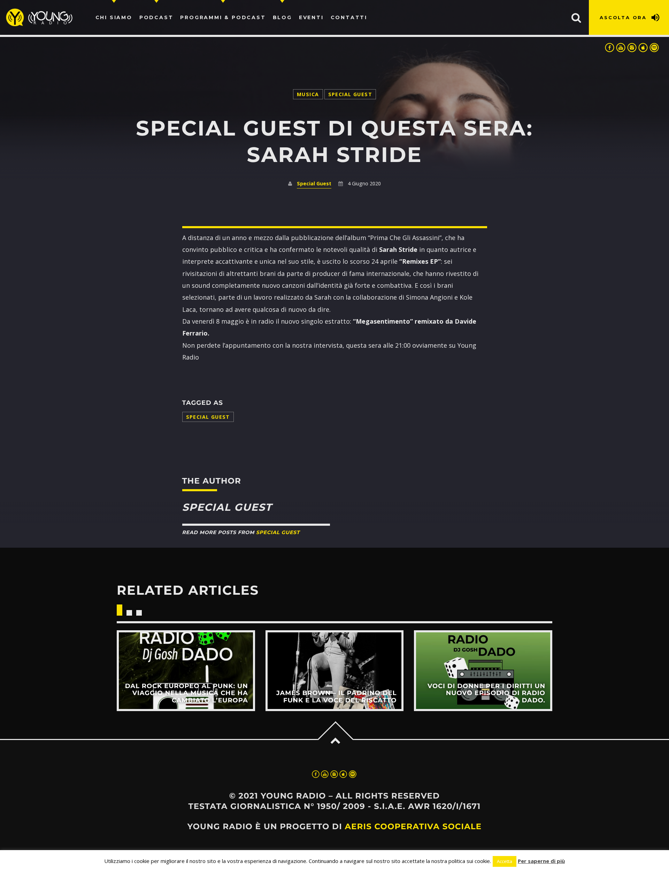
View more (186, 670)
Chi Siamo (113, 17)
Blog (282, 17)
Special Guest (350, 94)
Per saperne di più (541, 860)
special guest (208, 417)
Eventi (311, 17)
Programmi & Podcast (223, 17)
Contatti (349, 17)
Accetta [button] (504, 861)
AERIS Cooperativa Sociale (413, 826)
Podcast (156, 17)
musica (308, 94)
